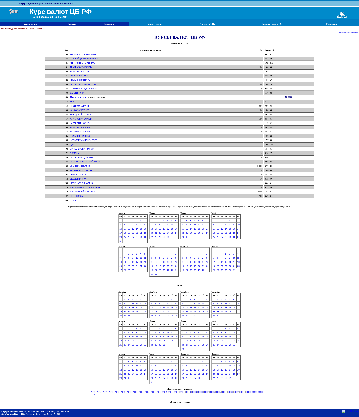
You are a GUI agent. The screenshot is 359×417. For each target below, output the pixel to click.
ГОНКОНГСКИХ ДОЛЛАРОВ (83, 88)
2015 (159, 392)
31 (120, 241)
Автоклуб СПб (207, 24)
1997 (93, 394)
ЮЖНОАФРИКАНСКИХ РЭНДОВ (85, 187)
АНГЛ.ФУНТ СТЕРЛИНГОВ (82, 63)
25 (125, 237)
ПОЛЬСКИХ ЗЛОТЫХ (80, 136)
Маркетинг (332, 24)
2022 (117, 392)
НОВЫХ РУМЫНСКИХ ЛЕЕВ (83, 140)
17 (120, 233)
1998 (260, 392)
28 (137, 237)
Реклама (72, 24)
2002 (236, 392)
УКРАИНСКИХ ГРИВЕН (81, 170)
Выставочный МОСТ (272, 24)
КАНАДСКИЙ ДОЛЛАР (80, 114)
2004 (224, 392)
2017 (147, 392)
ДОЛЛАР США (79, 97)
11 (125, 229)
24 (120, 237)
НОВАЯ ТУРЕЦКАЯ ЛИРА (82, 157)
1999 (254, 392)
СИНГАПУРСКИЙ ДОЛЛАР (82, 149)
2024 (105, 392)
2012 (176, 392)
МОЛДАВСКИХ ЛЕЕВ (80, 127)
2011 (182, 392)
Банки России (155, 24)
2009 (194, 392)
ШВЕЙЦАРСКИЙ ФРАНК (81, 183)
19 (129, 233)
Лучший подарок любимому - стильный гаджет (23, 29)
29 (141, 237)
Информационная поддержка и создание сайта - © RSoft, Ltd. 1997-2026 (35, 411)
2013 (170, 392)
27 (133, 237)
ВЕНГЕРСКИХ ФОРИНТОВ (83, 84)
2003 (230, 392)
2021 (123, 392)
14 (137, 229)
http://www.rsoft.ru (9, 414)
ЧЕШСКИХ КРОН (78, 174)
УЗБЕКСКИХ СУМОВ (80, 166)
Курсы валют (30, 24)
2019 (135, 392)
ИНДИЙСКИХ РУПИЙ (80, 106)
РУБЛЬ (73, 200)
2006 (212, 392)
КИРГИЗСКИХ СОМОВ (81, 119)
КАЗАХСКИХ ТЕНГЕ (79, 110)
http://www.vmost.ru (30, 414)
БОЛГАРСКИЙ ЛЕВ (79, 76)
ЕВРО (73, 102)
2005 (218, 392)
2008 (200, 392)
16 (145, 229)
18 (125, 233)
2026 (93, 392)
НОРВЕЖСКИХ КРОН (80, 132)
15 (141, 229)
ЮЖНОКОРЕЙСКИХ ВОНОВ (83, 192)
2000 (248, 392)
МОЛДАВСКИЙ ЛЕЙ (79, 71)
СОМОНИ (74, 153)
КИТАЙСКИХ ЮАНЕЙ (80, 123)
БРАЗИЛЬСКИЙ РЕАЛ (80, 80)
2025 (99, 392)
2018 (141, 392)
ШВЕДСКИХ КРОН (78, 179)
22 (141, 233)
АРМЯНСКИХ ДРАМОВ (81, 67)
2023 (111, 392)
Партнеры (109, 24)
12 (129, 229)
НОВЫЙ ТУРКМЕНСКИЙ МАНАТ (85, 162)
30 (145, 237)
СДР (72, 144)
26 (129, 237)
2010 (188, 392)
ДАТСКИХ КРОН (77, 93)
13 (133, 229)
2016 (153, 392)
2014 (164, 392)
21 (137, 233)
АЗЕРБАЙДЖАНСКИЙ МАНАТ (84, 58)
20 (133, 233)
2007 (206, 392)
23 (145, 233)
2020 (129, 392)
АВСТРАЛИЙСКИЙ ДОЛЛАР (83, 54)
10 (120, 229)
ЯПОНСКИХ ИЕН (78, 196)
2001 (242, 392)
